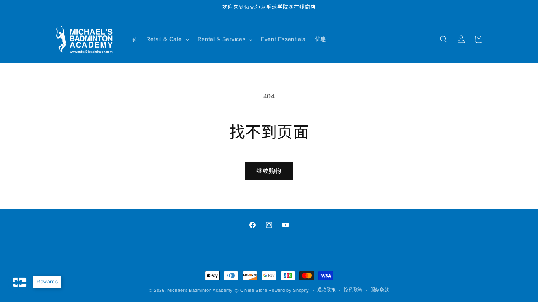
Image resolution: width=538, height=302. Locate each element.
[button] (167, 39)
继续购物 (269, 171)
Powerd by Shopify (289, 290)
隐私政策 (353, 289)
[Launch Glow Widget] (20, 282)
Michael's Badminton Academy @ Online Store (217, 290)
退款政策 (326, 289)
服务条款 (380, 289)
